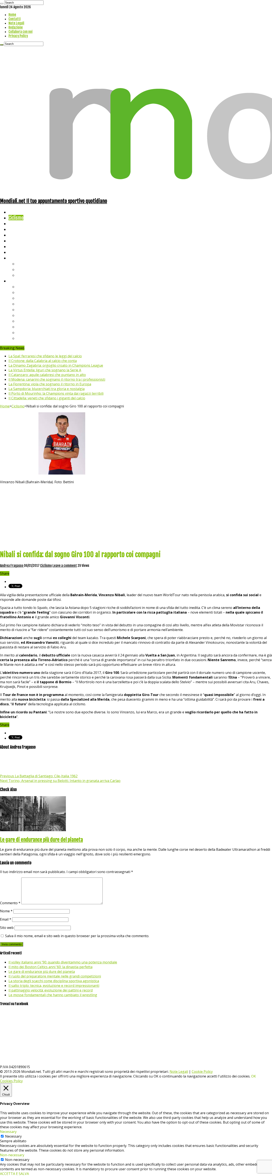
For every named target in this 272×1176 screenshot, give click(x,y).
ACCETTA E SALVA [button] (14, 1173)
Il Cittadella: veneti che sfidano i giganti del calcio (46, 398)
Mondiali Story (21, 241)
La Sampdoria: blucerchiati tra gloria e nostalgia (46, 388)
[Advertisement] (136, 516)
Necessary (13, 1136)
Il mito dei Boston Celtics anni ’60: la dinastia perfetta (50, 967)
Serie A (23, 286)
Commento (10, 903)
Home (12, 15)
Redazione (15, 27)
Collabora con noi (20, 32)
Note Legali (16, 23)
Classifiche (18, 281)
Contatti (14, 19)
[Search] (1, 3)
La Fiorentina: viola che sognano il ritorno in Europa (49, 384)
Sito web (7, 927)
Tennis (23, 269)
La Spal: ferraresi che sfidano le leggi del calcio (45, 356)
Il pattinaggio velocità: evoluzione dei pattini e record (50, 990)
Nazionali (16, 229)
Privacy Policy (18, 36)
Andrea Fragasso (12, 565)
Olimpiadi (16, 246)
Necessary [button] (8, 1131)
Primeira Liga (29, 327)
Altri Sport (18, 223)
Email (5, 919)
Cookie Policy (202, 1071)
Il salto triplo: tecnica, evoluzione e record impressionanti (53, 985)
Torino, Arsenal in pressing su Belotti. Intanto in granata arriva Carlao (60, 780)
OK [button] (253, 1076)
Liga (20, 304)
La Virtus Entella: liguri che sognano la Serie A (44, 370)
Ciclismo (15, 218)
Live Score (17, 258)
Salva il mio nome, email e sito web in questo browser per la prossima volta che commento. (77, 936)
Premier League (31, 298)
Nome (6, 911)
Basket (23, 275)
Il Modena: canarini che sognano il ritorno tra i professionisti (56, 379)
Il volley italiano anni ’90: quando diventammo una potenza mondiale (62, 962)
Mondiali (16, 235)
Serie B (23, 292)
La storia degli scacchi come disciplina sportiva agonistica (53, 981)
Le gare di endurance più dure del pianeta (41, 840)
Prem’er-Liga (28, 332)
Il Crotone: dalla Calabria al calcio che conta (42, 360)
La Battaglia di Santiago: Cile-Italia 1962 (39, 776)
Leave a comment (64, 565)
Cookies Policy (11, 1081)
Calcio (13, 252)
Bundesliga (27, 309)
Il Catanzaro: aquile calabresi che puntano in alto (47, 374)
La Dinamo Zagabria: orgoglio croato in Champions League (55, 365)
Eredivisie (26, 321)
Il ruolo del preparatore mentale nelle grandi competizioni (54, 976)
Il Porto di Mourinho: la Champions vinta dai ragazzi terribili (55, 393)
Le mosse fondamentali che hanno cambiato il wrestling (52, 995)
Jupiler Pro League (34, 338)
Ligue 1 (23, 315)
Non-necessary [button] (12, 1155)
